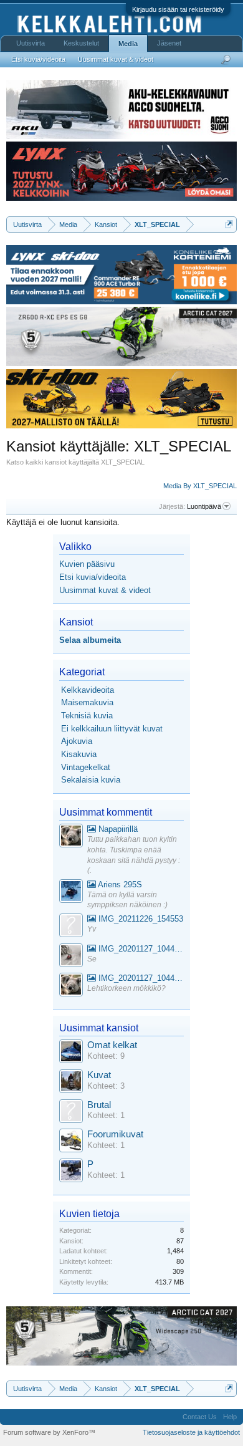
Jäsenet (169, 43)
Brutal (99, 1105)
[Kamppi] (71, 837)
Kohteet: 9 (106, 1056)
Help (230, 1416)
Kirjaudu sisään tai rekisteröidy (178, 9)
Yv (91, 929)
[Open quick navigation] (229, 224)
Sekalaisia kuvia (90, 779)
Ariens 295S (119, 884)
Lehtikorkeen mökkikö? (126, 988)
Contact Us (200, 1416)
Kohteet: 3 (106, 1086)
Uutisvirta (30, 43)
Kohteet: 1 (106, 1115)
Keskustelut (81, 43)
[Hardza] (71, 892)
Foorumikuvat (115, 1134)
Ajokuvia (76, 741)
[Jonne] (71, 926)
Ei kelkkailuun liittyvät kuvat (112, 728)
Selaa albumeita (90, 640)
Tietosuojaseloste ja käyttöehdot (191, 1432)
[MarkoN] (71, 1082)
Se (92, 959)
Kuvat (99, 1075)
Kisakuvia (79, 754)
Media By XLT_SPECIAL (200, 485)
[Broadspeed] (71, 1052)
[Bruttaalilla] (71, 1112)
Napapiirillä (117, 829)
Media (128, 43)
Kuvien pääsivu (87, 564)
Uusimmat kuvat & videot (105, 590)
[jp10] (71, 956)
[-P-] (71, 1172)
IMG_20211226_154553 (139, 918)
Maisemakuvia (87, 702)
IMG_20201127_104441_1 (140, 948)
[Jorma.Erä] (71, 1142)
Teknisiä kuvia (87, 715)
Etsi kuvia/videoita (92, 577)
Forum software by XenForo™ (49, 1432)
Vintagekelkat (85, 767)
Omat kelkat (112, 1045)
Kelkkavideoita (87, 690)
